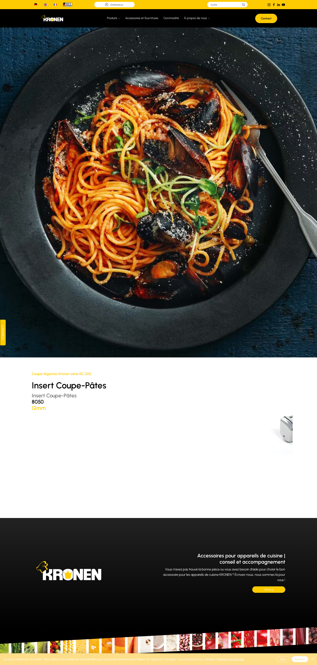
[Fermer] (312, 659)
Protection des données (230, 659)
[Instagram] (269, 5)
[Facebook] (274, 5)
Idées (283, 659)
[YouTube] (283, 5)
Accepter (300, 659)
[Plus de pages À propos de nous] (209, 18)
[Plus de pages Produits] (119, 18)
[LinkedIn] (278, 5)
